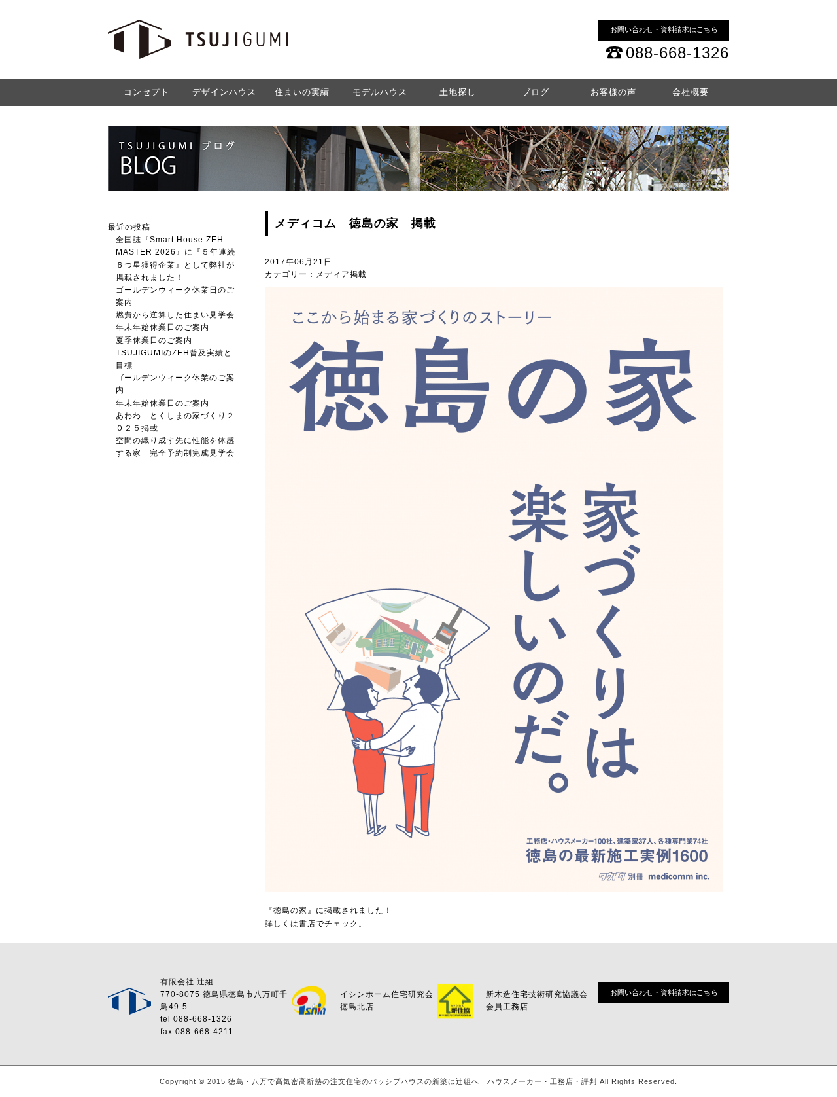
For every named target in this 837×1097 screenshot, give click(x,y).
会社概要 (690, 92)
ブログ (535, 92)
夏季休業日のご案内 (154, 340)
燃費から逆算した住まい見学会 (175, 314)
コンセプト (146, 92)
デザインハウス (224, 92)
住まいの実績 (302, 92)
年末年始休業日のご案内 (162, 327)
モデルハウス (379, 92)
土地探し (457, 92)
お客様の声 (613, 92)
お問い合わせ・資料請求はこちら (664, 29)
